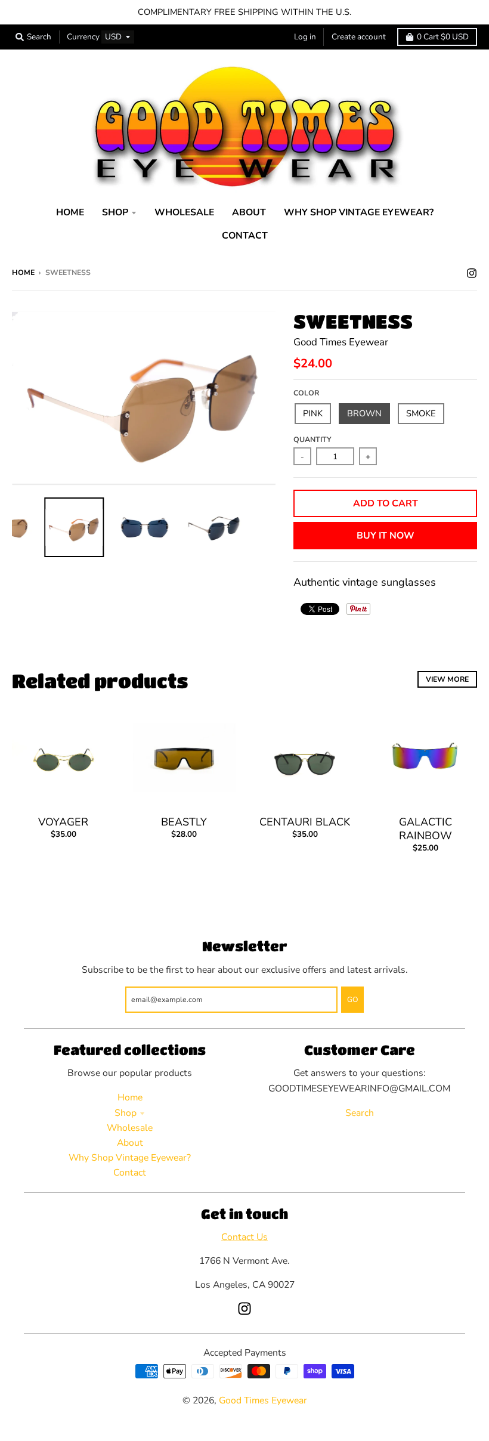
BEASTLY (184, 822)
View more (447, 679)
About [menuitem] (249, 212)
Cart (443, 36)
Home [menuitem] (70, 212)
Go (352, 999)
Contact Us (244, 1237)
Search (359, 1113)
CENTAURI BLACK (304, 822)
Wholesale (130, 1127)
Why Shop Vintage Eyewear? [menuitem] (359, 212)
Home (23, 272)
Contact (129, 1172)
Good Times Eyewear (340, 342)
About (130, 1142)
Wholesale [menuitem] (184, 212)
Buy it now (385, 535)
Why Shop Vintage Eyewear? (130, 1157)
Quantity (312, 439)
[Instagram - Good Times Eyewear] (471, 272)
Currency (83, 36)
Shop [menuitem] (115, 212)
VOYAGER (63, 822)
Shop (125, 1113)
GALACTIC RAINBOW (425, 829)
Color (306, 393)
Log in (305, 36)
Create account (359, 36)
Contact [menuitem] (245, 235)
